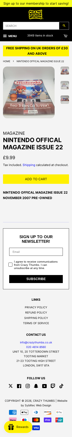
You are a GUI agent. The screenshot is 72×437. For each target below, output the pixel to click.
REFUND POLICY (36, 312)
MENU (12, 36)
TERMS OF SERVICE (36, 323)
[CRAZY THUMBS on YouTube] (44, 386)
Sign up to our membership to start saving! (36, 3)
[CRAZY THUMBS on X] (10, 386)
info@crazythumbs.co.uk (36, 342)
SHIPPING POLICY (36, 318)
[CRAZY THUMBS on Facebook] (19, 386)
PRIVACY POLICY (36, 307)
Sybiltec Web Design (38, 405)
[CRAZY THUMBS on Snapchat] (36, 386)
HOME (6, 61)
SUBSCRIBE (36, 279)
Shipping (29, 165)
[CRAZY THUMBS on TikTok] (61, 386)
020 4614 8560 (36, 347)
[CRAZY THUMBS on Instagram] (27, 386)
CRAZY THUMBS (44, 400)
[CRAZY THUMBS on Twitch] (53, 386)
